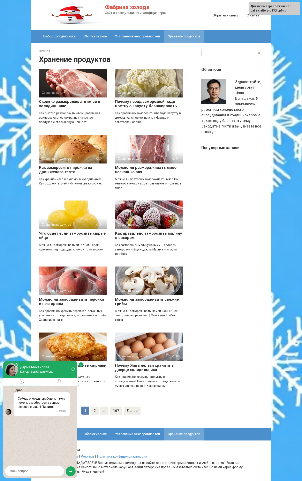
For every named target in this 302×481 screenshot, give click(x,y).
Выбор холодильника (59, 36)
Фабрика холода (127, 7)
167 (116, 410)
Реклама (87, 456)
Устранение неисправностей (137, 36)
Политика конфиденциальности (122, 456)
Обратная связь (226, 15)
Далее (132, 410)
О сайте (253, 15)
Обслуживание (95, 36)
